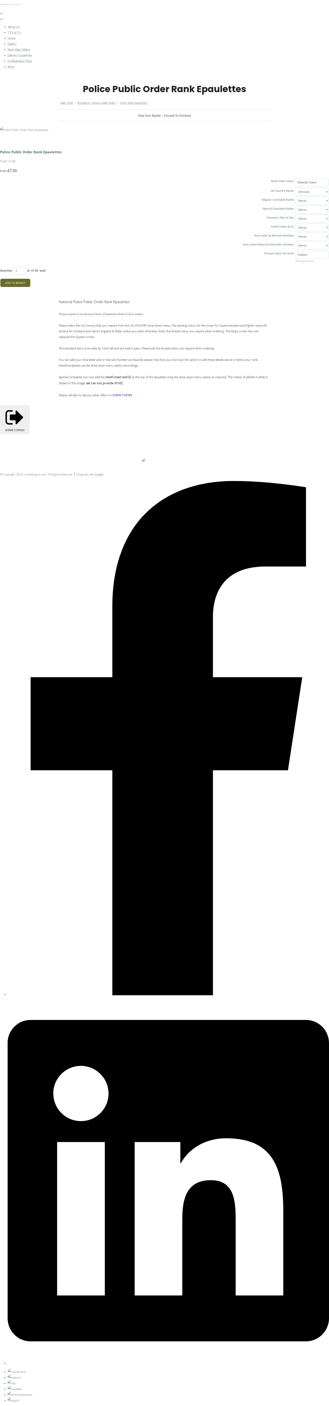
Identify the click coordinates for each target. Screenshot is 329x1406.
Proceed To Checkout (177, 115)
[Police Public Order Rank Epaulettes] (5, 141)
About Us (14, 27)
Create (99, 474)
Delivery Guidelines (20, 55)
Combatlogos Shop (20, 61)
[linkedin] (168, 1363)
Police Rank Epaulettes (133, 103)
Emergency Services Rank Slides (96, 103)
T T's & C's (14, 32)
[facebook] (168, 994)
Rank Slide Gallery (19, 49)
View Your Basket (149, 115)
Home (11, 38)
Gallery (12, 44)
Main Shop (66, 103)
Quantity (6, 270)
